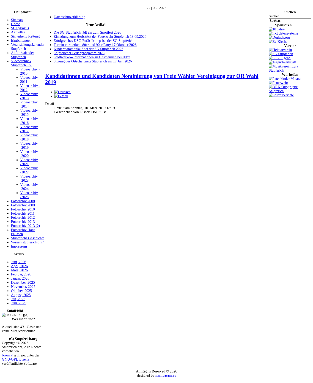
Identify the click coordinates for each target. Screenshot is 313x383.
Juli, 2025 (18, 299)
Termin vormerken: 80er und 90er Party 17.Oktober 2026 (95, 45)
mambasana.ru (165, 375)
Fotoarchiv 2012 (23, 217)
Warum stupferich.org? (27, 242)
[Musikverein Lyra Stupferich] (290, 70)
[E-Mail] (61, 96)
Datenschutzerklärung (69, 17)
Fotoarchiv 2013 (23, 222)
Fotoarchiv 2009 (23, 205)
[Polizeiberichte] (281, 95)
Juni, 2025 (18, 303)
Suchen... (275, 16)
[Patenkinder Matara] (285, 79)
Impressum (19, 246)
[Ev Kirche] (278, 41)
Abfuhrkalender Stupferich (22, 55)
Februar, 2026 (21, 274)
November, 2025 (23, 287)
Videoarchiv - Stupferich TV (21, 63)
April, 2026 (19, 266)
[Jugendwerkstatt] (282, 62)
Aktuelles (18, 32)
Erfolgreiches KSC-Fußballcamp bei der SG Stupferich (93, 41)
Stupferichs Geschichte (27, 238)
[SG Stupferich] (281, 54)
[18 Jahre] (277, 29)
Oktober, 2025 (21, 291)
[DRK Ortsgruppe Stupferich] (290, 91)
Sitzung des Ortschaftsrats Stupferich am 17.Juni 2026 (93, 61)
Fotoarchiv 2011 (23, 213)
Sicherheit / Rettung (25, 36)
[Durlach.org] (279, 37)
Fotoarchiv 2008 (23, 201)
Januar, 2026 (20, 278)
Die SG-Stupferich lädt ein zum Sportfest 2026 (87, 32)
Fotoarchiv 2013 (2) (25, 226)
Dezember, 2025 (23, 282)
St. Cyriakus (20, 28)
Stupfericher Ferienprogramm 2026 (79, 53)
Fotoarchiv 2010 (23, 209)
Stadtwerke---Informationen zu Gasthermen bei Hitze (92, 57)
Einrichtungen (21, 40)
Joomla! (7, 355)
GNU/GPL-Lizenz (15, 359)
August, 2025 (21, 295)
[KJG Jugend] (280, 58)
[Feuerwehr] (278, 83)
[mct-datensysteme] (283, 33)
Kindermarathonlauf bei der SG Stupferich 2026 (88, 49)
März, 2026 (19, 270)
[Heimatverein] (280, 50)
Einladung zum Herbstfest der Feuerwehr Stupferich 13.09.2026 (100, 36)
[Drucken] (62, 92)
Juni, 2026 (18, 262)
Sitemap (17, 20)
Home (15, 24)
